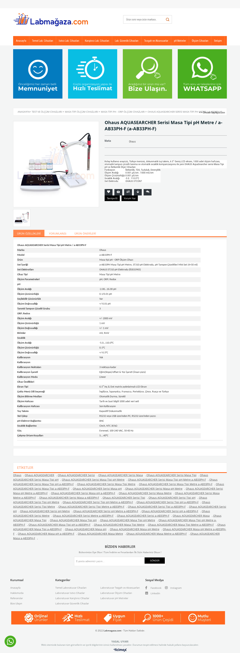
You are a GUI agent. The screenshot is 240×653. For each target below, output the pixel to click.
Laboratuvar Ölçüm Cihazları (116, 593)
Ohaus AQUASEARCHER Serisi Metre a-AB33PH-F (83, 515)
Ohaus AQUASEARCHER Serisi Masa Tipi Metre (106, 484)
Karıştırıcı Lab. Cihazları (97, 40)
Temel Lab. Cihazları (42, 40)
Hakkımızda (16, 593)
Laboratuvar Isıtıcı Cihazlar (70, 593)
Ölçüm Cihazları (200, 40)
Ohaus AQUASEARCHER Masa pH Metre (134, 529)
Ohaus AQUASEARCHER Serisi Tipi (124, 497)
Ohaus (17, 475)
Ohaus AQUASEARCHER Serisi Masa (120, 475)
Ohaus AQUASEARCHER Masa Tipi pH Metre (127, 520)
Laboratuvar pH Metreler (114, 598)
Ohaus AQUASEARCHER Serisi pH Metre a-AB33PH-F (105, 511)
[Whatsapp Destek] (10, 647)
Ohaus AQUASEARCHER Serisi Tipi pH (171, 497)
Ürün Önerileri (85, 233)
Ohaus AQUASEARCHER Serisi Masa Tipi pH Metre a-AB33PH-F (167, 479)
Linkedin (155, 593)
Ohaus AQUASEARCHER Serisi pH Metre (45, 511)
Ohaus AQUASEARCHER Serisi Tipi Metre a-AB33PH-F (91, 506)
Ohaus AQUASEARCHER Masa (191, 515)
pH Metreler (180, 40)
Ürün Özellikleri (29, 233)
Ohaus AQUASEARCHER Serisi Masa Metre (145, 493)
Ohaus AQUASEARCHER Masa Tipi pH (73, 520)
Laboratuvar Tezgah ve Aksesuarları (120, 587)
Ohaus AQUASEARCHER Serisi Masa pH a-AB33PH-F (83, 493)
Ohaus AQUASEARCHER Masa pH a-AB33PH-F (46, 533)
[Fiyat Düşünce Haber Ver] (138, 192)
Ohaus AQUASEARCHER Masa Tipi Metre (119, 524)
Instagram (176, 588)
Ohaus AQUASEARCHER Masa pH (85, 529)
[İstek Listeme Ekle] (118, 192)
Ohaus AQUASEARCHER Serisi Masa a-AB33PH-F (69, 497)
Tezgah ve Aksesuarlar (156, 40)
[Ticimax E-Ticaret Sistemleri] (120, 650)
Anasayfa (21, 40)
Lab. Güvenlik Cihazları (126, 40)
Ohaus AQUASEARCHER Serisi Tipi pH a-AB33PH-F (167, 502)
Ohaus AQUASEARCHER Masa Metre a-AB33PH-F (156, 533)
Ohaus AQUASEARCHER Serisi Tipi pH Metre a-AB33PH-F (98, 502)
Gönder (154, 560)
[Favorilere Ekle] (108, 192)
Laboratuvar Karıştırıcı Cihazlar (72, 598)
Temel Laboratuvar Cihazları (70, 587)
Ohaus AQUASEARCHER (39, 475)
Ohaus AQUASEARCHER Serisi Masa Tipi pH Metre (93, 479)
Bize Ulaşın (16, 603)
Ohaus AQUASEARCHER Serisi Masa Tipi (171, 475)
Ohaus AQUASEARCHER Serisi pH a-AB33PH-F (170, 511)
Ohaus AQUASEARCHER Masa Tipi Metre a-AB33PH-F (181, 524)
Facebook (155, 588)
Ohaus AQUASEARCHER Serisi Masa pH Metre (153, 488)
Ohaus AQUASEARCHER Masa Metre (100, 533)
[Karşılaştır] (128, 192)
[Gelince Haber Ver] (148, 192)
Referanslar (16, 598)
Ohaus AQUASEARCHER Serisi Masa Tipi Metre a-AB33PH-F (175, 484)
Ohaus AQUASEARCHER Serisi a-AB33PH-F (143, 515)
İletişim (218, 40)
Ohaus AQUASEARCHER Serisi (76, 475)
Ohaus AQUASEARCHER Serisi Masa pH (97, 488)
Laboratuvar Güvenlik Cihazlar (72, 603)
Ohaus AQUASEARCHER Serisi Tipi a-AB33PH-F (157, 506)
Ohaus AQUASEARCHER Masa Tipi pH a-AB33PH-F (59, 524)
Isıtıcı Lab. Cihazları (69, 40)
